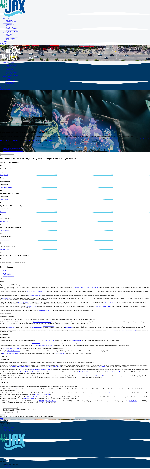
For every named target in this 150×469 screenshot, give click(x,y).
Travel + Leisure (4, 199)
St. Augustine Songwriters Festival (102, 306)
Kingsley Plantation (84, 371)
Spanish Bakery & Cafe (24, 366)
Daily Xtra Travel (38, 394)
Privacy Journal (4, 175)
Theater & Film (7, 273)
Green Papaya (121, 392)
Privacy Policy (6, 465)
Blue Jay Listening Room (110, 302)
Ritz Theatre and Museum (45, 345)
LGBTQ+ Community (8, 276)
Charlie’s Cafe (10, 327)
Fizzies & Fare (68, 327)
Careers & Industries (11, 21)
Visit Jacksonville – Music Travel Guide (13, 151)
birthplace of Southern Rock (69, 138)
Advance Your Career (8, 18)
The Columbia (12, 366)
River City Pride (16, 388)
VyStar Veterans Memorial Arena (80, 287)
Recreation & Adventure (12, 37)
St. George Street (103, 366)
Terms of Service (7, 467)
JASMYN (41, 401)
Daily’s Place (94, 287)
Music (4, 270)
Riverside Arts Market (30, 140)
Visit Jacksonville (4, 221)
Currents (5, 41)
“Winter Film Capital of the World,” (11, 348)
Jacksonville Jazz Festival (45, 310)
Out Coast (47, 394)
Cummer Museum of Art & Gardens (42, 322)
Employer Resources (5, 44)
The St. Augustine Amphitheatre (34, 291)
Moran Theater (36, 343)
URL (4, 406)
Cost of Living (9, 25)
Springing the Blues (31, 306)
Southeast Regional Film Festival (10, 353)
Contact (5, 87)
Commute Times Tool (11, 30)
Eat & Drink (9, 34)
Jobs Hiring (9, 20)
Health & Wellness (10, 38)
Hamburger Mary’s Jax (29, 398)
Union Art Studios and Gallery (128, 330)
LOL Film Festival (60, 353)
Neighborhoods (10, 24)
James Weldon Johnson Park (36, 327)
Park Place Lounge (38, 397)
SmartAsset (3, 212)
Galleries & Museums (8, 271)
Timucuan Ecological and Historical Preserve (31, 371)
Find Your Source (7, 23)
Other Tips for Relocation (12, 31)
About (1, 87)
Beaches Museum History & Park (94, 375)
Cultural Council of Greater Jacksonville (13, 148)
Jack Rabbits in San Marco (24, 302)
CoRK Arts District (111, 330)
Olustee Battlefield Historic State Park (40, 369)
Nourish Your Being (8, 32)
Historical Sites (7, 274)
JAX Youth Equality (51, 401)
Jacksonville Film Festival (13, 351)
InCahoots (28, 397)
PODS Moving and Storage (7, 187)
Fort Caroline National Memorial (115, 371)
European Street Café (104, 392)
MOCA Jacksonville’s (48, 326)
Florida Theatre (77, 340)
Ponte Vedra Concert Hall (34, 295)
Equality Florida (133, 401)
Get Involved (9, 39)
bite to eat (49, 140)
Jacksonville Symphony (8, 298)
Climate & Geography (11, 28)
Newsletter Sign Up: (8, 410)
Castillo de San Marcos (55, 366)
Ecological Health (10, 27)
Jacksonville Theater (8, 149)
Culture (8, 35)
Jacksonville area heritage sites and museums (117, 138)
